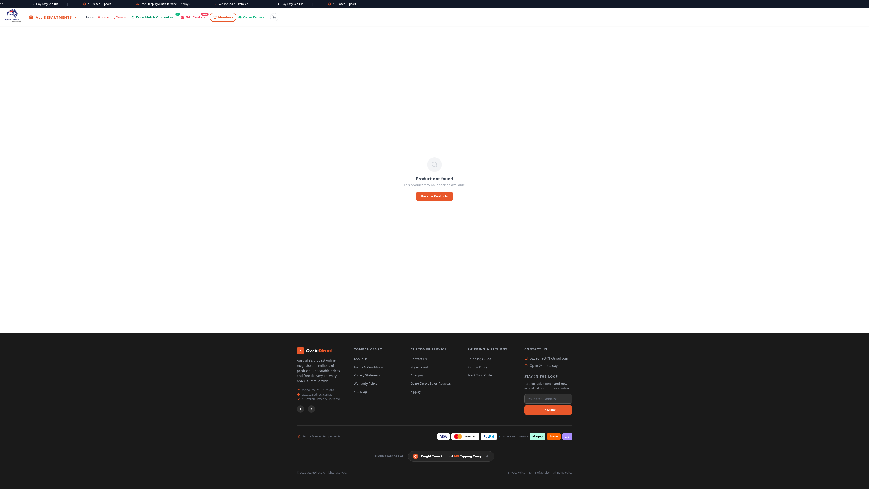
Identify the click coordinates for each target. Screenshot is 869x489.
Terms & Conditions (368, 367)
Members (225, 17)
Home (89, 17)
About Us (361, 359)
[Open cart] (274, 17)
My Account (419, 367)
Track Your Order (480, 375)
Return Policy (477, 367)
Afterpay (417, 375)
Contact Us (419, 359)
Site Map (360, 391)
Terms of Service (539, 473)
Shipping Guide (479, 359)
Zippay (416, 391)
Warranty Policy (365, 383)
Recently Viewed (114, 17)
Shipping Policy (562, 473)
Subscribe (548, 410)
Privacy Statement (367, 375)
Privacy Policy (516, 473)
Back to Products (434, 196)
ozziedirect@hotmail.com (549, 358)
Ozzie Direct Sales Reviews (431, 383)
